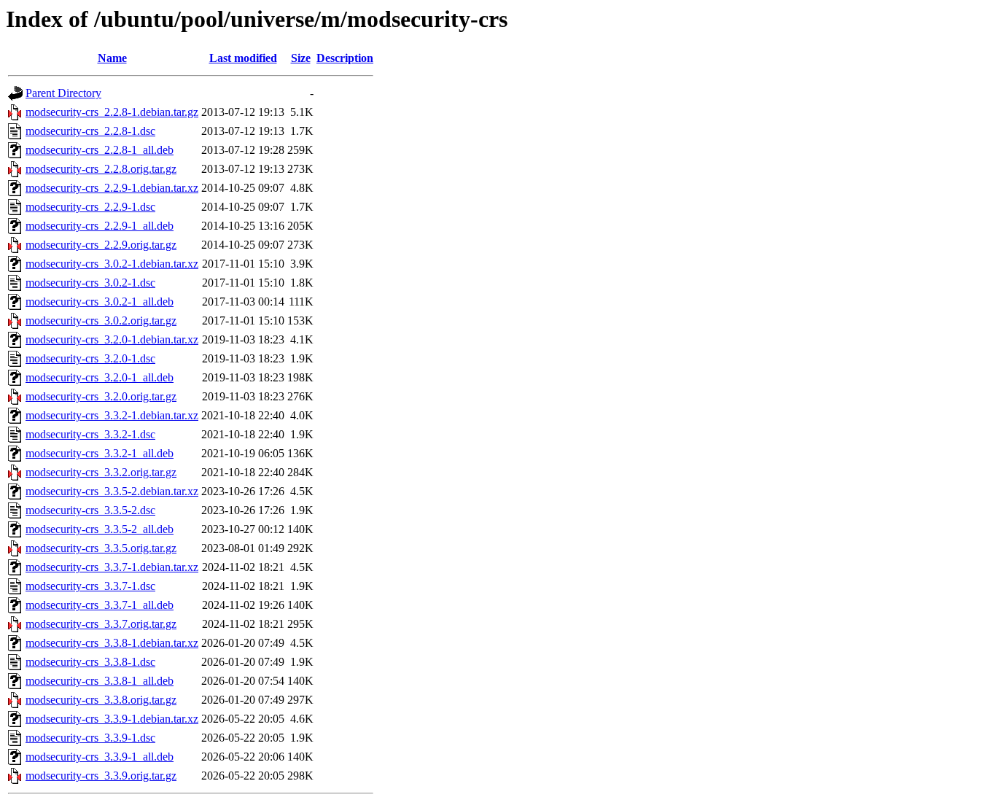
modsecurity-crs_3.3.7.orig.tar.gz (101, 624)
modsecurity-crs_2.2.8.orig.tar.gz (101, 169)
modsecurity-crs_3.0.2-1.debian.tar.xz (112, 263)
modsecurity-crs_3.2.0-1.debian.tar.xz (112, 339)
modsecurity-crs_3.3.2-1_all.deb (100, 453)
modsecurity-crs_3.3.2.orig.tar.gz (101, 472)
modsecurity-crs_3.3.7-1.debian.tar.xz (112, 567)
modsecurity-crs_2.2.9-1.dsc (90, 207)
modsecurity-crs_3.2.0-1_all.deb (100, 377)
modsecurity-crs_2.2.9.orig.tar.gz (101, 244)
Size (301, 58)
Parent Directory (63, 93)
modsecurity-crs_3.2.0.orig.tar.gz (101, 396)
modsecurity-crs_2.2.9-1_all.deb (100, 226)
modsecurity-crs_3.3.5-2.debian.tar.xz (112, 491)
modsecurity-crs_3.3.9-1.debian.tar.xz (112, 718)
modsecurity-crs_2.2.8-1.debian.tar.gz (112, 112)
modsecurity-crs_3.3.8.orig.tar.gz (101, 700)
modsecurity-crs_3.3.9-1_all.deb (100, 756)
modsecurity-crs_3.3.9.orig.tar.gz (101, 775)
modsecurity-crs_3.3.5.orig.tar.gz (101, 548)
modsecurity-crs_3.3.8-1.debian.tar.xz (112, 643)
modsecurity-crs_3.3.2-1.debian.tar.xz (112, 415)
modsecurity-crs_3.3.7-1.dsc (90, 586)
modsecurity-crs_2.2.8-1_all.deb (100, 150)
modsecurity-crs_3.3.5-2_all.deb (100, 529)
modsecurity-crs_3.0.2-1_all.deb (100, 301)
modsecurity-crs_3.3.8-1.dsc (90, 662)
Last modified (243, 58)
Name (112, 58)
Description (344, 58)
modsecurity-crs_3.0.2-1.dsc (90, 282)
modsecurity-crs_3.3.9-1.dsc (90, 737)
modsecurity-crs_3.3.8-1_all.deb (100, 681)
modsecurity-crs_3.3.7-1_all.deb (100, 605)
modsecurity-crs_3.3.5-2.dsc (90, 510)
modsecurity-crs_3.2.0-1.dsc (90, 358)
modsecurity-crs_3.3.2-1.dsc (90, 434)
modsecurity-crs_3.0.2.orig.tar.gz (101, 320)
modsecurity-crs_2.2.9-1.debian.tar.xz (112, 188)
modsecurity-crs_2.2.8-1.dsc (90, 131)
